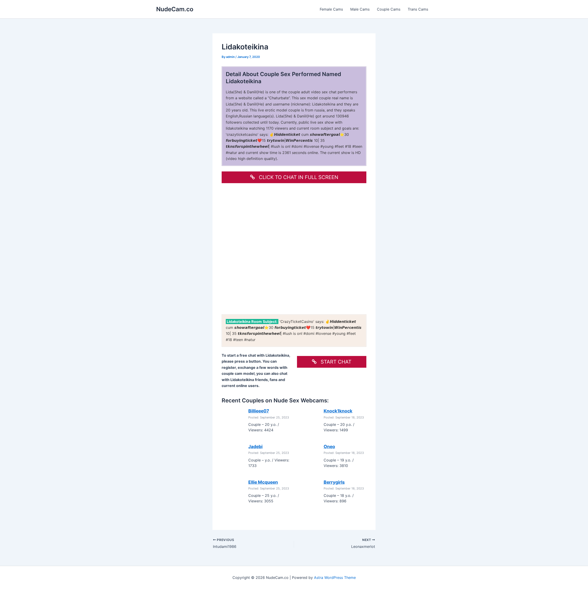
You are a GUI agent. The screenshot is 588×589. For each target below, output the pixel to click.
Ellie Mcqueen (263, 482)
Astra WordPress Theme (335, 577)
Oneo (329, 446)
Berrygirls (334, 482)
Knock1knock (338, 411)
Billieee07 (258, 411)
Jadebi (255, 446)
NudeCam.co (174, 9)
